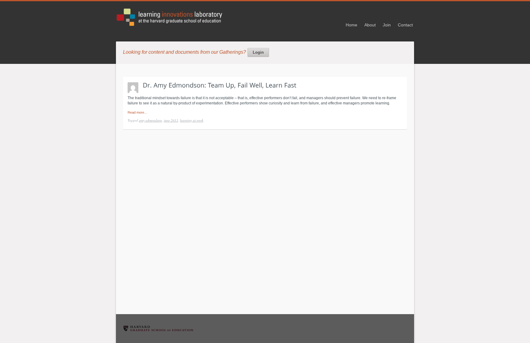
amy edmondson (150, 120)
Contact (405, 24)
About (370, 24)
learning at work (191, 120)
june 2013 (171, 120)
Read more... (137, 112)
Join (387, 24)
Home (351, 24)
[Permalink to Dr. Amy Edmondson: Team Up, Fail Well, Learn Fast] (220, 84)
